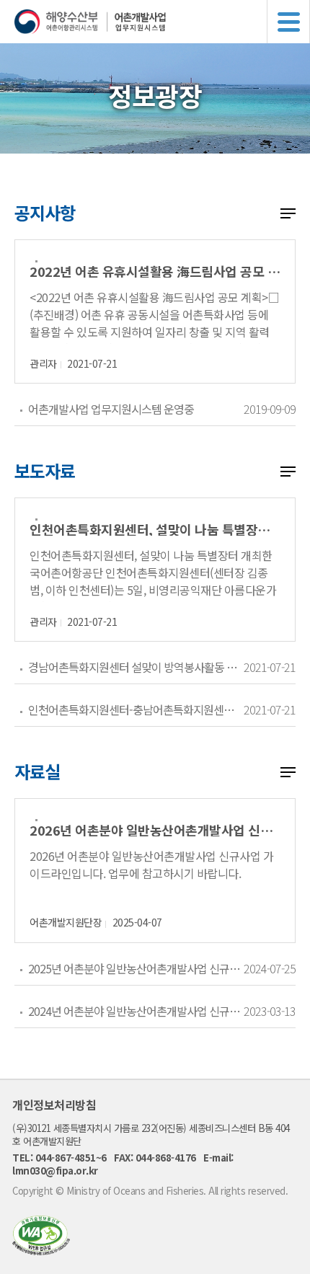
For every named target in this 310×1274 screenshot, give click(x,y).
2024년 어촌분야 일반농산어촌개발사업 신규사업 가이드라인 (135, 1010)
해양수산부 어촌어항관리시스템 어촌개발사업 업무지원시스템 (162, 21)
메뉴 (288, 21)
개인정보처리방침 (54, 1104)
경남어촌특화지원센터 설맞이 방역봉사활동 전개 (135, 667)
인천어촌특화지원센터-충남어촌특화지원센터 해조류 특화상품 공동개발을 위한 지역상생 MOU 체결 (135, 709)
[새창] (41, 1250)
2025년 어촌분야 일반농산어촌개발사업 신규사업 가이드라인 (135, 968)
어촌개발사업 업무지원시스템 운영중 (111, 408)
